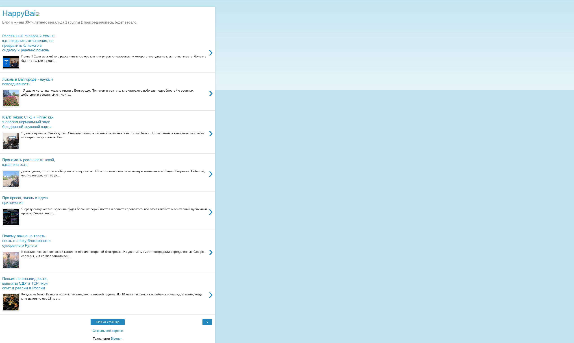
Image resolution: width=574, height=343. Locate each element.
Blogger (116, 338)
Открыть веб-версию (108, 330)
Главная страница (107, 322)
